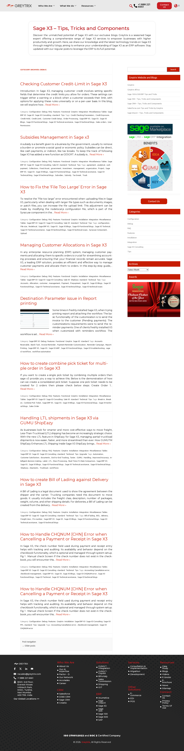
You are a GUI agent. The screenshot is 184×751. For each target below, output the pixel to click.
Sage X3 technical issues (77, 230)
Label (45, 461)
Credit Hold (25, 119)
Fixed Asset (44, 168)
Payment (65, 283)
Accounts (24, 283)
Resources (87, 5)
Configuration (35, 112)
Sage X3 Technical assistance (61, 122)
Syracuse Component (98, 230)
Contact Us (154, 201)
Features (56, 112)
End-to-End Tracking (60, 458)
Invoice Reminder (48, 345)
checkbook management (31, 574)
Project (101, 168)
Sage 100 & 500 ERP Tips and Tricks (142, 94)
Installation (83, 220)
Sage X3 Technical (102, 226)
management (79, 168)
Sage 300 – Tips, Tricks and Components (144, 99)
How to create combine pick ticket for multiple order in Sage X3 (64, 366)
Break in (101, 399)
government (56, 168)
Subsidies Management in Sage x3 (54, 137)
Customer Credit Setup (52, 119)
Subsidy (68, 175)
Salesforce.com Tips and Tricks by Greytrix (145, 108)
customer (44, 283)
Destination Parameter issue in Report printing (58, 301)
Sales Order (34, 406)
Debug (44, 112)
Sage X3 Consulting (43, 115)
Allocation (34, 283)
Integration (83, 112)
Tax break (77, 175)
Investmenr (67, 168)
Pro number (37, 519)
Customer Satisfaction (30, 458)
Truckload (44, 468)
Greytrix (74, 112)
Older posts (28, 646)
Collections (33, 168)
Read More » (52, 104)
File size (24, 226)
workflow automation (41, 352)
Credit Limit (36, 119)
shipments (34, 468)
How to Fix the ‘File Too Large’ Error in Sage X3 (63, 189)
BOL (98, 516)
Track (85, 175)
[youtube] (31, 668)
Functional (65, 112)
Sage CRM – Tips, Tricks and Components (145, 104)
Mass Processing (60, 461)
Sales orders (101, 122)
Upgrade (83, 454)
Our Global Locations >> (26, 699)
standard (56, 115)
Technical (72, 165)
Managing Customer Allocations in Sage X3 (63, 245)
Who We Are (45, 5)
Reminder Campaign (95, 345)
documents (45, 458)
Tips (63, 115)
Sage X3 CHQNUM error (87, 574)
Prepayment (75, 283)
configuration (103, 223)
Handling (87, 458)
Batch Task (35, 345)
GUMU (79, 458)
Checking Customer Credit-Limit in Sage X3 (63, 83)
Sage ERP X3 (84, 119)
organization (91, 168)
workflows (54, 468)
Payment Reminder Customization (71, 345)
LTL (50, 461)
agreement (91, 165)
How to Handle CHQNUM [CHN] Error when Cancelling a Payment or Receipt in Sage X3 (63, 537)
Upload (24, 233)
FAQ (50, 112)
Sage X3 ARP (54, 348)
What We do (67, 5)
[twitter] (20, 668)
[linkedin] (26, 668)
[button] (176, 5)
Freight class (26, 519)
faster (72, 458)
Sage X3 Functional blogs (37, 122)
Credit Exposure (102, 115)
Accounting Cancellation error (97, 570)
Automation (98, 454)
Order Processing (70, 119)
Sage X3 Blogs (42, 172)
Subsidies (59, 175)
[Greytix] (21, 664)
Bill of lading (90, 516)
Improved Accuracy (101, 458)
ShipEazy (74, 280)
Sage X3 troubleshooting (94, 348)
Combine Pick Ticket (32, 403)
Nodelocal (33, 226)
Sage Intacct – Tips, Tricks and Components (146, 113)
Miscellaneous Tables (98, 112)
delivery (104, 516)
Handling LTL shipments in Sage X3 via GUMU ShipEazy (59, 420)
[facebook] (14, 668)
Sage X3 (30, 115)
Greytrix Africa (134, 90)
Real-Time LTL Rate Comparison (81, 461)
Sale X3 (55, 165)
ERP (99, 694)
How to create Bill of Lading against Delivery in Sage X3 (64, 482)
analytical (101, 165)
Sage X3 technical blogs (84, 122)
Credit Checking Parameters (82, 115)
